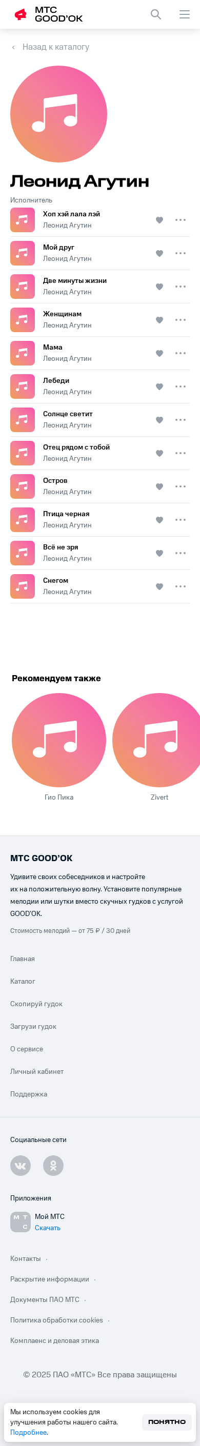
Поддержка (28, 1094)
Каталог (22, 981)
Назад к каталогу (56, 47)
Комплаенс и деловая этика (54, 1341)
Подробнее (28, 1433)
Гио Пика (59, 797)
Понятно (167, 1422)
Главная (22, 959)
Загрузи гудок (33, 1027)
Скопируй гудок (36, 1004)
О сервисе (26, 1049)
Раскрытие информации (49, 1279)
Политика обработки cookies (56, 1320)
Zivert (159, 797)
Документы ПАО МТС (44, 1300)
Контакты (25, 1259)
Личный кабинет (37, 1072)
